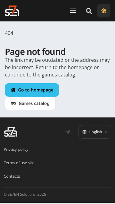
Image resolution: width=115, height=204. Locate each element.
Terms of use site (19, 162)
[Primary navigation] (73, 10)
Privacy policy (16, 149)
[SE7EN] (12, 10)
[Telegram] (67, 132)
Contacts (12, 176)
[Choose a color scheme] (103, 10)
